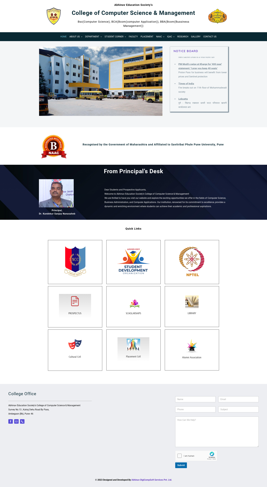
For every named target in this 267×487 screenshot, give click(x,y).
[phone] (22, 421)
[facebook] (10, 421)
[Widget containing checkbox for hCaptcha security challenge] (196, 455)
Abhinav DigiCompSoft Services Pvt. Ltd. (151, 480)
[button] (41, 81)
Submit (181, 465)
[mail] (16, 421)
